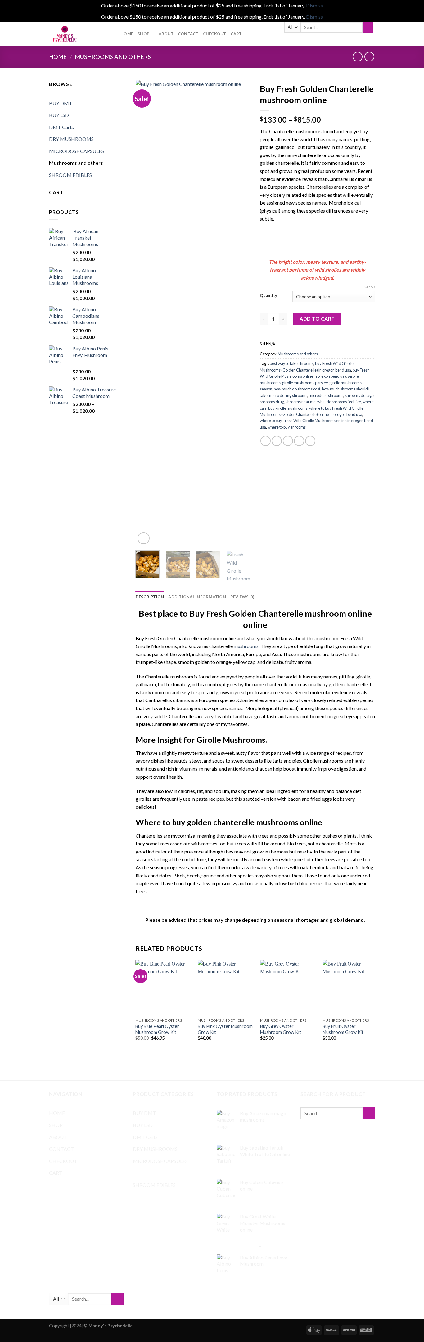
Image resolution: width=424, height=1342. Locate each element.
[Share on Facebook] (265, 441)
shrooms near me (301, 401)
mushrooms (246, 646)
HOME (126, 33)
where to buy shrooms (287, 427)
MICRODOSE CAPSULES (76, 151)
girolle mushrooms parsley (305, 382)
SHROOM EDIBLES (70, 175)
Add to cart (317, 319)
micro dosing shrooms (288, 395)
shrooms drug (272, 401)
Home (58, 56)
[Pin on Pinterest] (299, 441)
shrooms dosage (359, 395)
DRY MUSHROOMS (71, 139)
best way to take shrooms (291, 363)
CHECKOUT (214, 33)
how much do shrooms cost (297, 388)
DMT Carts (61, 127)
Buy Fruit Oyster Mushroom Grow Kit (343, 1029)
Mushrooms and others (113, 56)
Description (150, 596)
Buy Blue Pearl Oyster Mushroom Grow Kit (157, 1029)
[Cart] (372, 39)
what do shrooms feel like (339, 401)
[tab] (150, 597)
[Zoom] (144, 538)
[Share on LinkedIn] (310, 441)
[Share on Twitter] (277, 441)
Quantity (268, 296)
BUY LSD (59, 115)
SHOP (143, 33)
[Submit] (368, 27)
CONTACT (188, 33)
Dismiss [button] (314, 5)
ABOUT (166, 33)
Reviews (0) (242, 596)
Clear (369, 287)
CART (236, 33)
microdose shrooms (326, 395)
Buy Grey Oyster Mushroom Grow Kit (280, 1029)
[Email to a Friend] (288, 441)
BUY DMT (60, 103)
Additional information (197, 596)
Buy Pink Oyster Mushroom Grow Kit (225, 1029)
